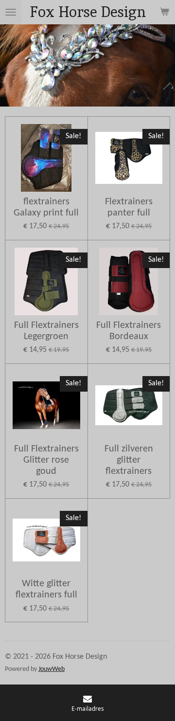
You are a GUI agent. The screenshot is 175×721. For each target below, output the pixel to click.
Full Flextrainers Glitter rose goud (46, 460)
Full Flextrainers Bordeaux (128, 331)
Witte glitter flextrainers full (46, 589)
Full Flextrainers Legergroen (46, 331)
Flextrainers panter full (129, 207)
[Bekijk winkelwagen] (164, 12)
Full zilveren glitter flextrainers (129, 460)
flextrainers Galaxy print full (46, 207)
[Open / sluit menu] (10, 12)
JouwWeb (51, 669)
